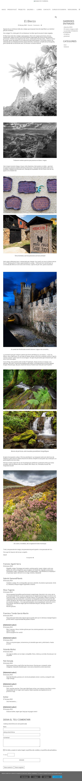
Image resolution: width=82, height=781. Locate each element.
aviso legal (21, 750)
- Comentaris (36, 25)
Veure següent (19, 767)
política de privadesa (49, 750)
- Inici (64, 45)
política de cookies (33, 750)
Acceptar (58, 776)
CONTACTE (47, 9)
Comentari (6, 737)
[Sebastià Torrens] (41, 3)
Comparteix (29, 557)
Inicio (4, 9)
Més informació (24, 777)
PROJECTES (21, 9)
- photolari (66, 36)
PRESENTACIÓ (12, 9)
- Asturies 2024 (67, 27)
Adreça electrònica (9, 732)
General (30, 25)
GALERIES (30, 9)
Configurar (35, 777)
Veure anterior (8, 767)
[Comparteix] (41, 25)
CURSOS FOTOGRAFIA (59, 9)
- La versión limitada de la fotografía (70, 31)
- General (66, 47)
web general (72, 9)
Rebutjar (47, 777)
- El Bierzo (66, 34)
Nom (4, 726)
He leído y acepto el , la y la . (31, 750)
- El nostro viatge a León (70, 29)
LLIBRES (39, 9)
